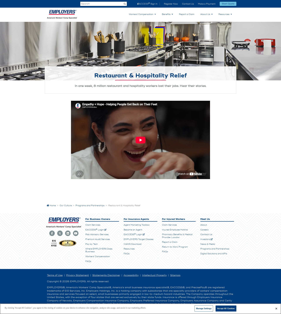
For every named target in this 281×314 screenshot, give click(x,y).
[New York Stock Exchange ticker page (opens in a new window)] (54, 246)
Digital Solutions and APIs (213, 253)
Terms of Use (55, 275)
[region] (140, 309)
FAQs (88, 261)
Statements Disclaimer (106, 275)
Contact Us (188, 3)
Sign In (147, 3)
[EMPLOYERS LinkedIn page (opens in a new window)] (67, 233)
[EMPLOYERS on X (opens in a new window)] (59, 233)
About (203, 225)
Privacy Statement (77, 275)
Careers (204, 229)
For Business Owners (97, 219)
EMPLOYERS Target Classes (139, 239)
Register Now (171, 3)
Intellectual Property (154, 275)
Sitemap (175, 275)
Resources (225, 14)
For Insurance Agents (136, 219)
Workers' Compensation (97, 256)
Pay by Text (91, 244)
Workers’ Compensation (142, 14)
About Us (205, 14)
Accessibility (131, 275)
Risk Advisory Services (97, 234)
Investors (205, 239)
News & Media (207, 244)
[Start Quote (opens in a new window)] (228, 4)
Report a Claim (186, 14)
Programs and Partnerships (214, 249)
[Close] (276, 308)
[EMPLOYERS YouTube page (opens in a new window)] (75, 233)
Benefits (167, 14)
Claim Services (92, 225)
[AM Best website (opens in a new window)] (68, 246)
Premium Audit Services (97, 239)
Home (52, 205)
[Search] (124, 4)
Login (94, 229)
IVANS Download (132, 244)
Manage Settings (203, 308)
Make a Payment (206, 3)
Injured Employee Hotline (175, 229)
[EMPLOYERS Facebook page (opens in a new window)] (51, 233)
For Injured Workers (173, 219)
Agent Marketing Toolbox (137, 225)
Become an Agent (133, 229)
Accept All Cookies (226, 308)
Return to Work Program (175, 247)
